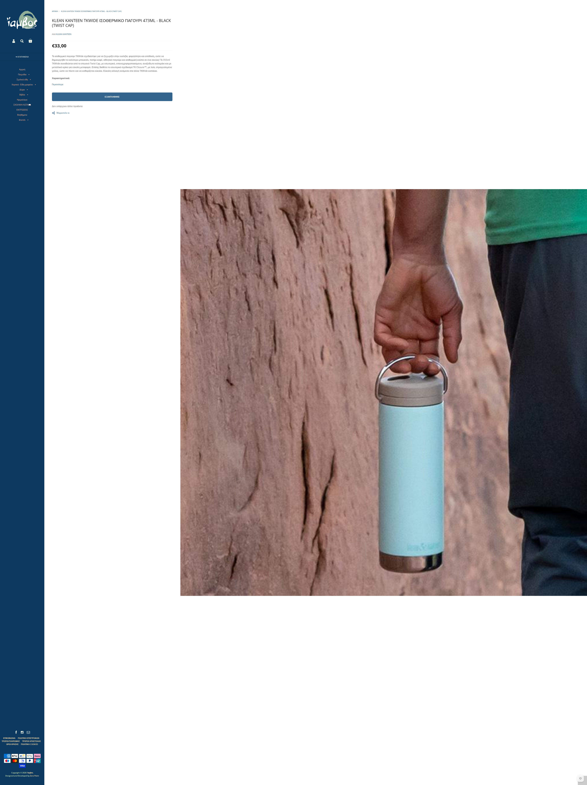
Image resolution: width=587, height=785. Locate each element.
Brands (22, 119)
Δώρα (22, 89)
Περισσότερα (57, 84)
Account (14, 41)
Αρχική (22, 69)
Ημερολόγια (22, 99)
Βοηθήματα (22, 114)
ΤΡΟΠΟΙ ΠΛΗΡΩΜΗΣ (11, 741)
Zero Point (34, 775)
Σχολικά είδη (22, 79)
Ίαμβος (30, 772)
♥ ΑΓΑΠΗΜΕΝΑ (22, 57)
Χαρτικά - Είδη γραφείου (22, 84)
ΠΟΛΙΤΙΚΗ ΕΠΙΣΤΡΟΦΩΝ (28, 738)
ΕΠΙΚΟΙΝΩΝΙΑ (9, 738)
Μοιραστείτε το (63, 112)
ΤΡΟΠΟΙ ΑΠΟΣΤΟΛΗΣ (31, 741)
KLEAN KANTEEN (63, 34)
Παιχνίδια (22, 74)
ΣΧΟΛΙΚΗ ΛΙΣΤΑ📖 (22, 104)
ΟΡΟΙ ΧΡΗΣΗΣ (12, 744)
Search (22, 41)
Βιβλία (22, 94)
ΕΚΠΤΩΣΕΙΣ (22, 109)
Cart (30, 41)
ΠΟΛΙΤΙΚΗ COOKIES (29, 744)
